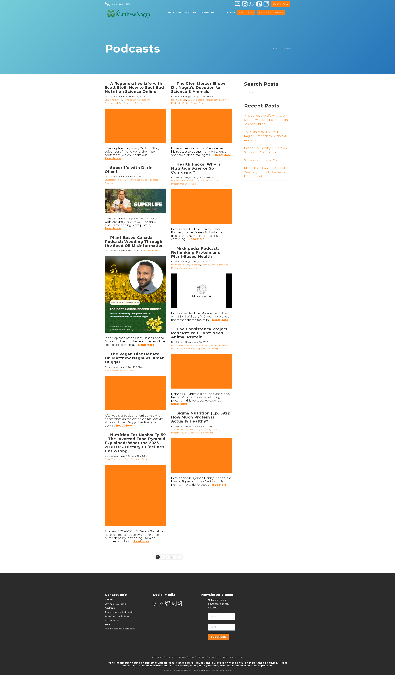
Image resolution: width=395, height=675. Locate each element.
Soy (197, 268)
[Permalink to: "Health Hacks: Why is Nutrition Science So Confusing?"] (201, 206)
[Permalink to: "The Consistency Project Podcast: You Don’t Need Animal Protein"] (201, 371)
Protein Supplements (182, 268)
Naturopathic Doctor (134, 99)
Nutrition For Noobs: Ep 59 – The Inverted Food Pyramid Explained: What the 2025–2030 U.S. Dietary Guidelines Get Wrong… (135, 443)
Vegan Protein (199, 103)
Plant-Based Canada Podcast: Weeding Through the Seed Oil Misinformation (134, 241)
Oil (148, 99)
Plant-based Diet (114, 103)
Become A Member (233, 657)
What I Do (171, 657)
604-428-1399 (112, 603)
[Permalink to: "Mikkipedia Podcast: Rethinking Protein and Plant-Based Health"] (201, 290)
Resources (214, 657)
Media (182, 657)
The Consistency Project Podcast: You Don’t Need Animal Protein (199, 333)
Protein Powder (219, 264)
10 (174, 557)
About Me (157, 657)
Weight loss (218, 348)
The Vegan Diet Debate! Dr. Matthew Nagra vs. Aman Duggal (135, 358)
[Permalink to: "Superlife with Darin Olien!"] (135, 201)
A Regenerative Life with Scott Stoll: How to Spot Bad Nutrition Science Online (134, 87)
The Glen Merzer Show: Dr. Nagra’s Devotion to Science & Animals (198, 87)
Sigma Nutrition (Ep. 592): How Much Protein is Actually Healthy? (200, 417)
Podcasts (129, 103)
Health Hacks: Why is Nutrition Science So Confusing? (196, 168)
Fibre (121, 179)
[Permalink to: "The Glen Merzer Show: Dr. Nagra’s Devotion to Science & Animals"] (201, 126)
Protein (139, 103)
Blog (191, 657)
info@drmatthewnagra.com (120, 628)
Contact (201, 657)
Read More (113, 158)
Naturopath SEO (207, 670)
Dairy (107, 459)
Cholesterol (111, 179)
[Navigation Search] (288, 15)
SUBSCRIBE (218, 636)
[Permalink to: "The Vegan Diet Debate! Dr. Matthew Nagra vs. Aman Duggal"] (135, 393)
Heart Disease (178, 99)
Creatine (175, 429)
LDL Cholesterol (113, 99)
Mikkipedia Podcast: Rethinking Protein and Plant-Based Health (195, 252)
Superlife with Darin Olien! (129, 169)
